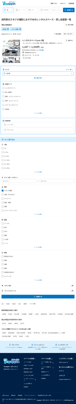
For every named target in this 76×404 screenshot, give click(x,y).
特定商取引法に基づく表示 (44, 395)
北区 (20, 303)
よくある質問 (27, 383)
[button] (37, 88)
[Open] (12, 10)
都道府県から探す (28, 372)
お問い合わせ (5, 395)
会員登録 (71, 3)
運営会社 (13, 395)
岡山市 (14, 303)
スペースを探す (28, 362)
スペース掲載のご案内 (46, 362)
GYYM (60, 371)
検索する (70, 10)
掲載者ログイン (45, 372)
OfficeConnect (62, 362)
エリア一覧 (68, 69)
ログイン (63, 3)
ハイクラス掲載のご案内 (46, 367)
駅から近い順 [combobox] (68, 34)
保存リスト (54, 3)
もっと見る (39, 113)
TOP (2, 303)
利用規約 (26, 387)
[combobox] (36, 73)
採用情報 (20, 395)
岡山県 (8, 303)
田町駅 (25, 303)
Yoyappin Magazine (64, 379)
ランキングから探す (29, 375)
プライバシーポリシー (30, 395)
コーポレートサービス (29, 379)
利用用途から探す (28, 368)
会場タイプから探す (29, 365)
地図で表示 (39, 78)
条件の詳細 (70, 25)
